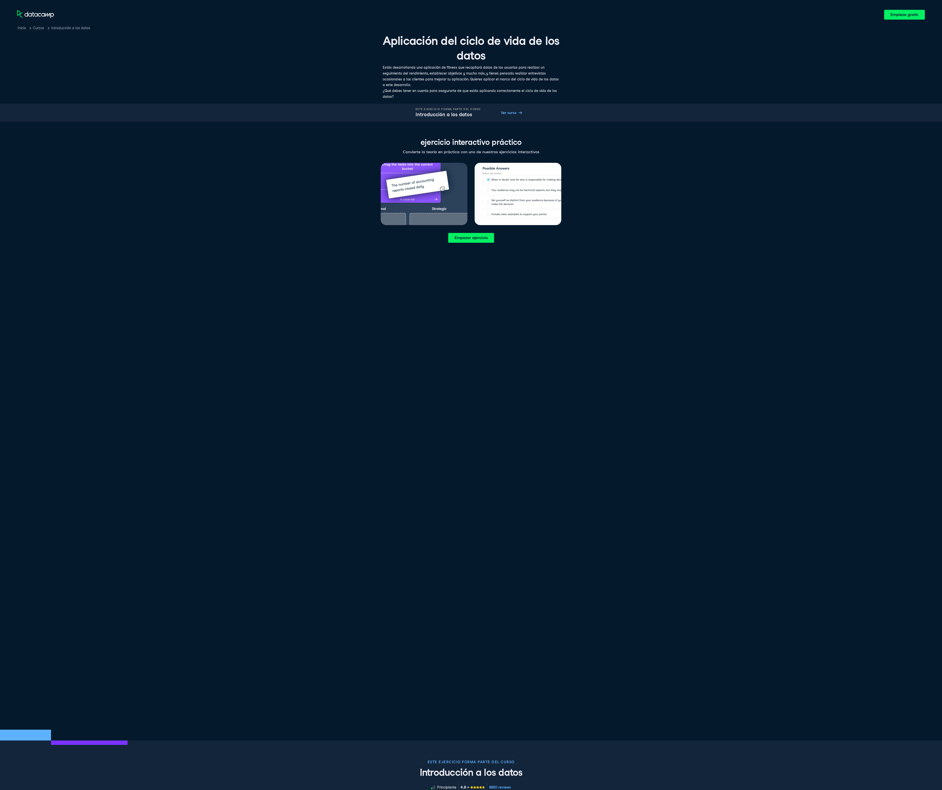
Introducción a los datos (70, 28)
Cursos (38, 28)
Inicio (22, 28)
